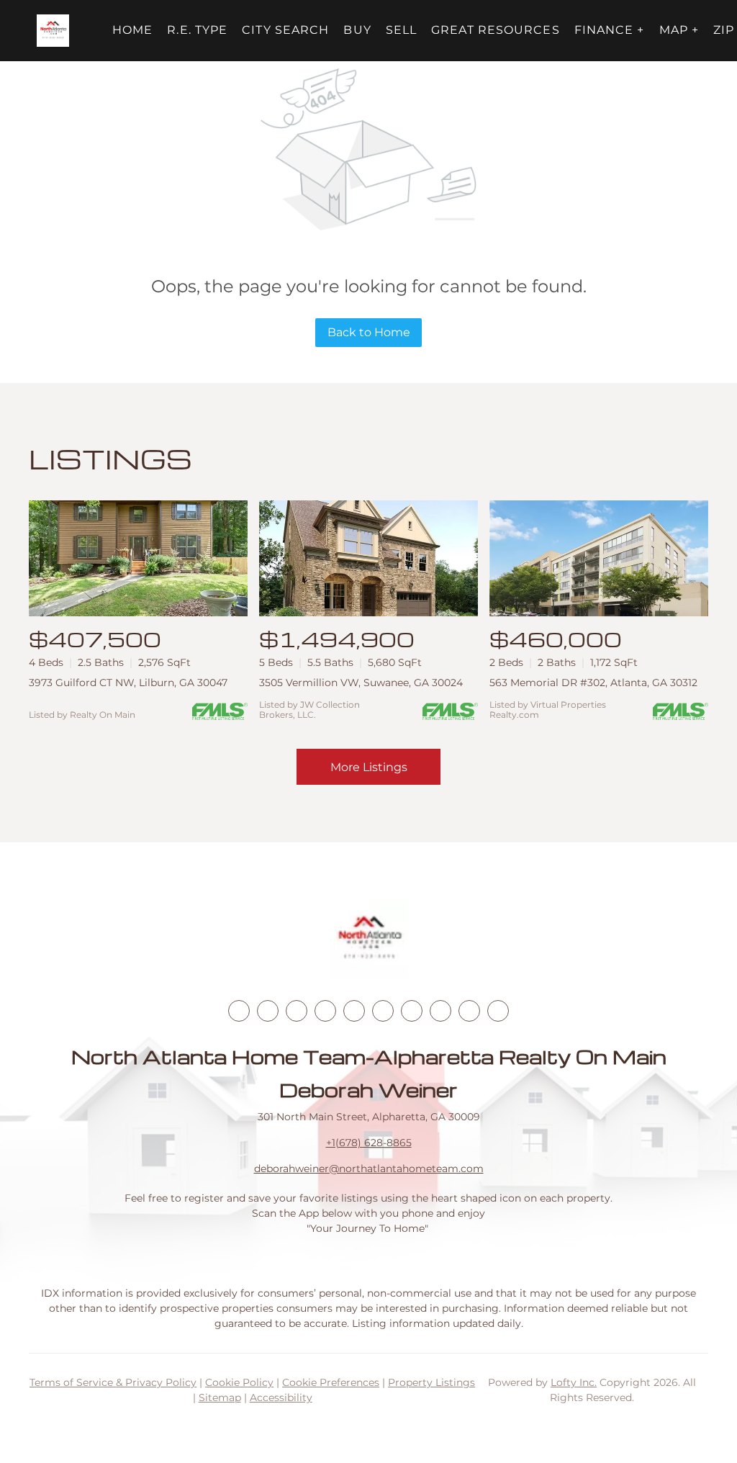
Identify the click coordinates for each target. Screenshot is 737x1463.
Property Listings (431, 1382)
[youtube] (383, 1011)
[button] (53, 30)
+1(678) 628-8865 (369, 1142)
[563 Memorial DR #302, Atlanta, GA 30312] (598, 558)
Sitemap (220, 1397)
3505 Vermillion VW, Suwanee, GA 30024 (361, 682)
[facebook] (239, 1011)
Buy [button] (357, 30)
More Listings (368, 767)
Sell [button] (401, 30)
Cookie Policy (239, 1382)
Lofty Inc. (574, 1382)
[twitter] (296, 1011)
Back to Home (368, 332)
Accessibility (281, 1397)
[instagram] (354, 1011)
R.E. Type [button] (197, 30)
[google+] (498, 1011)
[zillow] (325, 1011)
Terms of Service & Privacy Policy (113, 1382)
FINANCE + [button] (609, 30)
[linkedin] (268, 1011)
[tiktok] (411, 1011)
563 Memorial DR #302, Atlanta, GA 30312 (593, 682)
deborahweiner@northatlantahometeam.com (369, 1168)
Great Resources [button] (495, 30)
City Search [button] (285, 30)
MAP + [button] (679, 30)
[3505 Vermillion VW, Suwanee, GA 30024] (368, 558)
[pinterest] (469, 1011)
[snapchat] (440, 1011)
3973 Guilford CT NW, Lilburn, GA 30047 (128, 682)
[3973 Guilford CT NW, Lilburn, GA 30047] (138, 558)
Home (132, 30)
